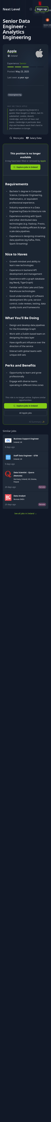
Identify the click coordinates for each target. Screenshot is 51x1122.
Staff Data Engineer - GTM (26, 455)
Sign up (42, 9)
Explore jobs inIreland (27, 167)
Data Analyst (20, 495)
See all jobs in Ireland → (25, 513)
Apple (43, 161)
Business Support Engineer (26, 438)
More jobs (18, 138)
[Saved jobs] (31, 9)
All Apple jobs (25, 413)
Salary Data (35, 138)
